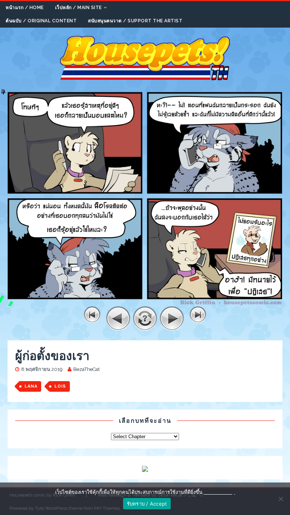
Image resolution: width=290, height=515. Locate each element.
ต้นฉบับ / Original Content (41, 20)
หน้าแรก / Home (25, 7)
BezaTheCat (86, 369)
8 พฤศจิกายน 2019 (42, 369)
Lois (60, 386)
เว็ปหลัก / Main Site (78, 7)
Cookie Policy (219, 492)
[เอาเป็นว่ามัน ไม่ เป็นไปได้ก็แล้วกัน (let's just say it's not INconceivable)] (145, 302)
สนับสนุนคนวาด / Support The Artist (135, 20)
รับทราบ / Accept (147, 504)
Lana (31, 386)
